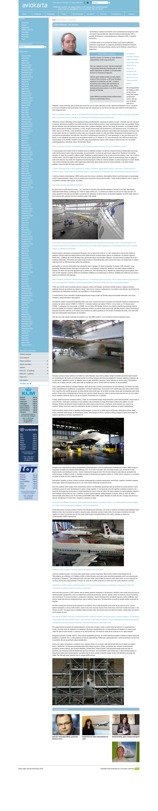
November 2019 (27, 72)
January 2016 (26, 178)
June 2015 (25, 194)
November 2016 (27, 154)
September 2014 (27, 216)
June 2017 (25, 138)
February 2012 (26, 288)
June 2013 (25, 251)
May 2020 (25, 60)
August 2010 (26, 331)
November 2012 (27, 267)
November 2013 (27, 239)
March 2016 (26, 173)
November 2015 (27, 183)
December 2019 (27, 70)
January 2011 (26, 319)
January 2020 (26, 68)
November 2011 (27, 295)
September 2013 (27, 244)
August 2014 (26, 218)
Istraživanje (25, 27)
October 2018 (26, 103)
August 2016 (26, 162)
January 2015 (26, 206)
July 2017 (25, 136)
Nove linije (25, 34)
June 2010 (25, 335)
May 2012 (25, 281)
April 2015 (25, 199)
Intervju (24, 25)
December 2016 (27, 152)
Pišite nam (79, 2)
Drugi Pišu (25, 23)
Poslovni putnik (103, 14)
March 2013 (26, 258)
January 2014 (26, 234)
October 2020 (26, 56)
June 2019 (25, 84)
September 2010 (27, 328)
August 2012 (26, 274)
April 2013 (25, 256)
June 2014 (25, 223)
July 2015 (25, 192)
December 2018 (27, 98)
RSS (41, 769)
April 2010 (25, 340)
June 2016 (25, 166)
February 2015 (26, 204)
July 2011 (25, 305)
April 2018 (25, 115)
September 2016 (27, 159)
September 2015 (27, 187)
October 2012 (26, 270)
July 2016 (25, 164)
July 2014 (25, 220)
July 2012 (25, 277)
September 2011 (27, 300)
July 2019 (25, 82)
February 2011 (26, 317)
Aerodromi (90, 14)
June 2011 (25, 307)
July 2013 (25, 248)
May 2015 (25, 197)
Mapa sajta (22, 769)
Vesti (24, 14)
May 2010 (25, 338)
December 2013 (27, 237)
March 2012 (26, 286)
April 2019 (25, 89)
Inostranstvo (116, 14)
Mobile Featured (27, 30)
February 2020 (26, 65)
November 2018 (27, 100)
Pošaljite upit (24, 384)
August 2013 (26, 246)
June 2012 (25, 279)
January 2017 (26, 150)
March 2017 (26, 145)
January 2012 (26, 291)
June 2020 (25, 58)
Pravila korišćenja (33, 769)
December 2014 (27, 209)
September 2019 (27, 77)
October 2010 (26, 326)
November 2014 (27, 211)
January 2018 (26, 122)
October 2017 (26, 129)
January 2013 (26, 263)
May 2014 (25, 225)
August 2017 (26, 133)
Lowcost (132, 14)
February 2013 (26, 260)
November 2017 (27, 126)
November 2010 (27, 324)
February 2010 (26, 345)
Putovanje (50, 14)
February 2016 (26, 176)
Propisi (63, 14)
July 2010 (25, 333)
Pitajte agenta (57, 2)
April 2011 (25, 312)
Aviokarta (37, 14)
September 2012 (27, 272)
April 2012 (25, 284)
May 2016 (25, 169)
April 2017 (25, 143)
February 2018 (26, 119)
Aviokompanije (77, 14)
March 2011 (26, 314)
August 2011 (26, 303)
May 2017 (25, 140)
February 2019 (26, 93)
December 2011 (27, 293)
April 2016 (25, 171)
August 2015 (26, 190)
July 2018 (25, 107)
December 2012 (27, 265)
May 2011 (25, 310)
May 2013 (25, 253)
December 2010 (27, 321)
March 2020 (26, 63)
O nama (72, 2)
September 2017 (27, 131)
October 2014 (26, 213)
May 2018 (25, 112)
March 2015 (26, 201)
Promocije (25, 37)
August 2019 (26, 79)
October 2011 (26, 298)
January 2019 (26, 96)
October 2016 (26, 157)
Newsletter (65, 2)
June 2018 (25, 110)
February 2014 (26, 232)
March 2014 (26, 230)
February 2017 (26, 147)
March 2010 (26, 342)
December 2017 (27, 124)
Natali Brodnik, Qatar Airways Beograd (125, 737)
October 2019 (26, 75)
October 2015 (26, 185)
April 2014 (25, 227)
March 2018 (26, 117)
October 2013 (26, 241)
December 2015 (27, 180)
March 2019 (26, 91)
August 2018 (26, 105)
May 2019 (25, 86)
